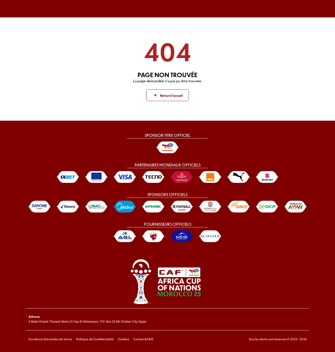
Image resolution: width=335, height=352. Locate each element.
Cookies (123, 339)
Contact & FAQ (143, 339)
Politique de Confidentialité (95, 339)
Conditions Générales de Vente (50, 339)
